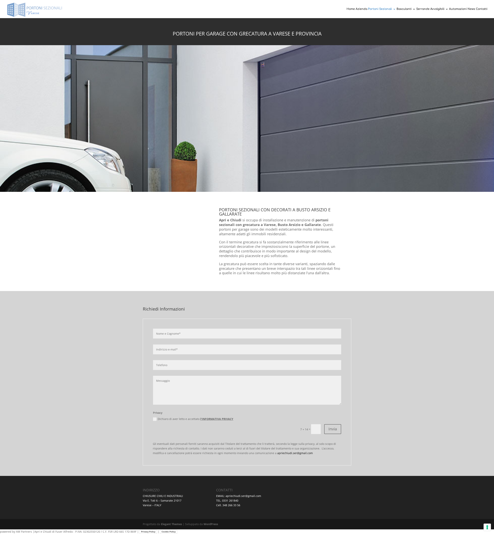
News (471, 9)
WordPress (211, 524)
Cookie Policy (169, 531)
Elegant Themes (171, 524)
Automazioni (458, 9)
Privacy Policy (148, 531)
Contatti (481, 9)
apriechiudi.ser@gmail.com (295, 453)
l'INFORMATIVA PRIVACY (216, 419)
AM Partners (24, 531)
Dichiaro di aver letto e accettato (195, 419)
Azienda (361, 9)
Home (351, 9)
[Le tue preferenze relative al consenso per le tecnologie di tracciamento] (487, 527)
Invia (332, 429)
